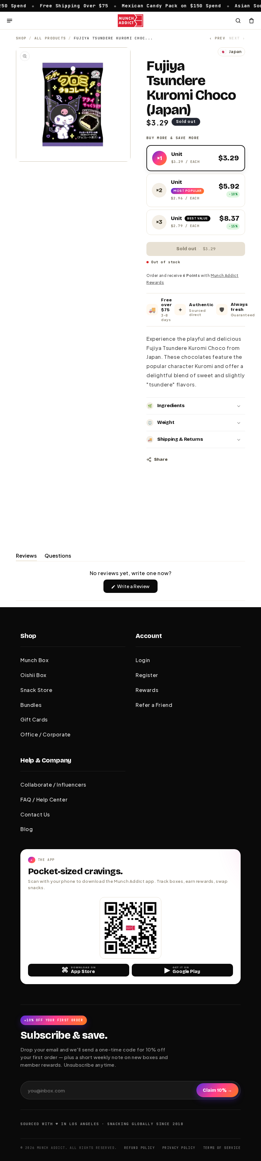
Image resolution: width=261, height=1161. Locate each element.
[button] (195, 406)
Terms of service (222, 1148)
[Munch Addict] (130, 20)
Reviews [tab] (26, 556)
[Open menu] (9, 20)
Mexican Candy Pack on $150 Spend (120, 5)
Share (160, 459)
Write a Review (137, 588)
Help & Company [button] (45, 760)
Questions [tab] (58, 556)
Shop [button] (28, 636)
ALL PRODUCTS (50, 38)
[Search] (238, 20)
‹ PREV (217, 38)
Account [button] (149, 636)
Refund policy (139, 1148)
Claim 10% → (217, 1090)
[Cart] (251, 20)
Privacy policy (178, 1148)
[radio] (195, 158)
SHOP (21, 38)
